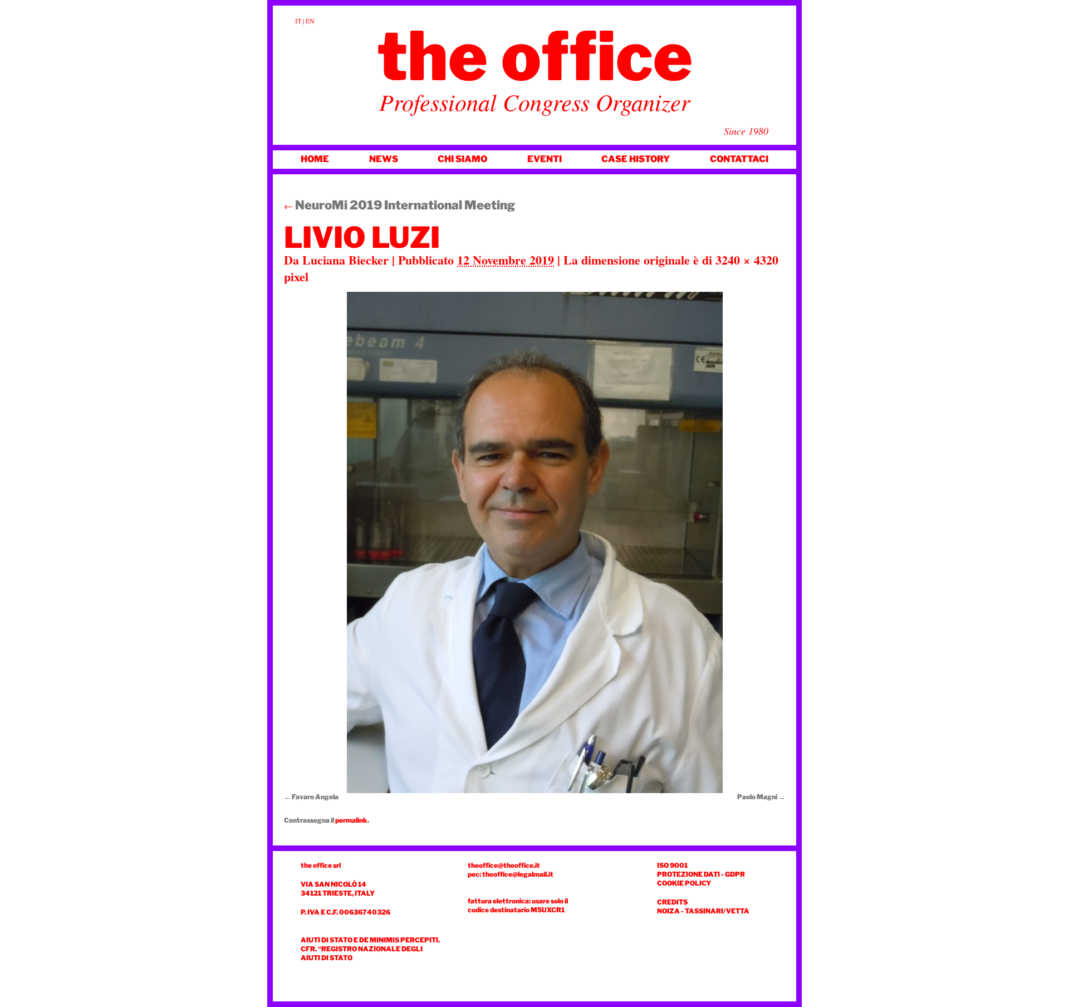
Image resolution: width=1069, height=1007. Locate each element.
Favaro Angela (315, 797)
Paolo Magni (757, 797)
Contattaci (739, 159)
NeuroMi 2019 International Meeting (399, 205)
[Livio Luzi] (534, 542)
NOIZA (668, 911)
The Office (535, 56)
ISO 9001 (672, 865)
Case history (635, 159)
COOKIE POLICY (684, 883)
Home (315, 159)
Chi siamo (462, 159)
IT (298, 20)
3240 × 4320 (746, 260)
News (383, 159)
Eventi (544, 159)
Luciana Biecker (345, 260)
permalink (351, 820)
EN (310, 20)
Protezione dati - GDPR (701, 874)
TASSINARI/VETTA (717, 911)
